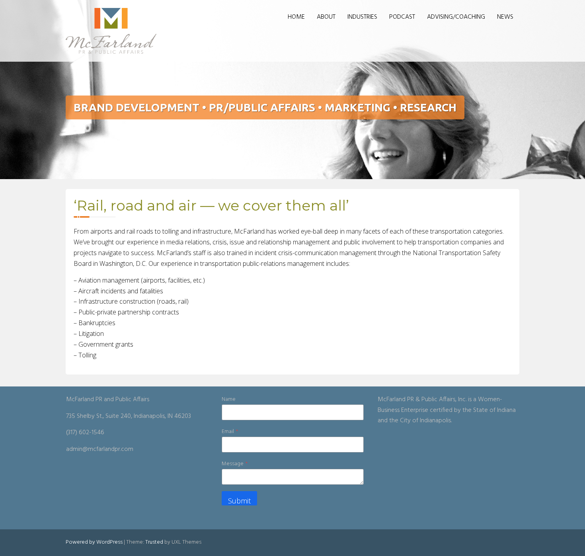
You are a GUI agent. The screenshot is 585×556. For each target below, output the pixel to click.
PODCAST (402, 17)
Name (229, 399)
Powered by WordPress (94, 542)
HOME (296, 17)
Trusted (154, 542)
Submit (239, 500)
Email (230, 431)
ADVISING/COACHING (456, 17)
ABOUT (326, 17)
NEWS (505, 17)
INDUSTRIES (362, 17)
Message (235, 463)
